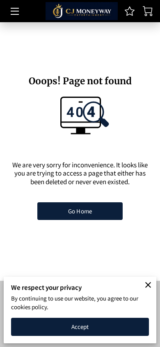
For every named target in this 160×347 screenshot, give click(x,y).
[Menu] (14, 11)
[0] (148, 11)
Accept (80, 327)
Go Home (80, 211)
